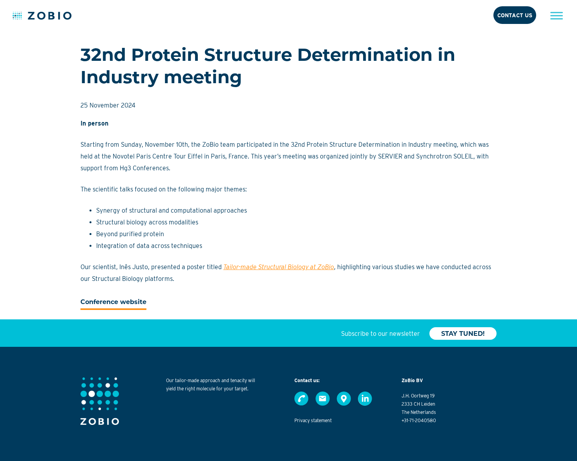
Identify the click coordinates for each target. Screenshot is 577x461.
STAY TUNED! (463, 333)
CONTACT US (514, 15)
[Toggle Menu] (556, 15)
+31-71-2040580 (419, 420)
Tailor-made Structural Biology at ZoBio (278, 267)
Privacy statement (313, 420)
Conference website (113, 302)
